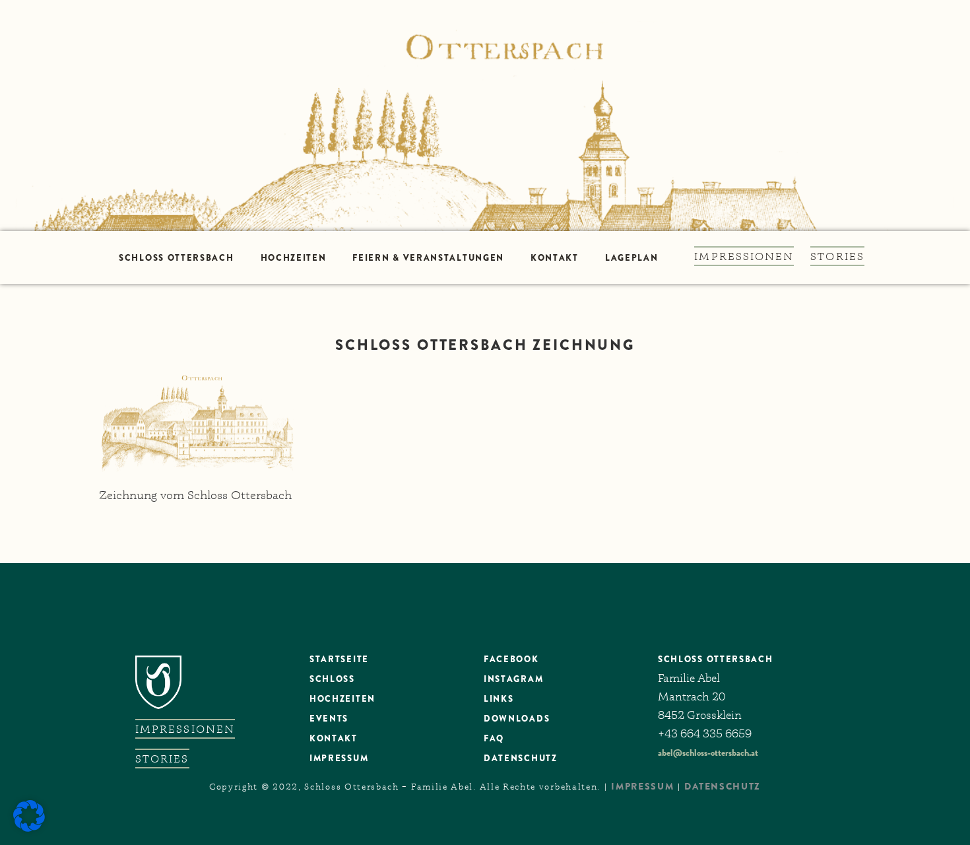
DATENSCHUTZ (521, 758)
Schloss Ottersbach (176, 258)
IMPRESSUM (642, 786)
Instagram (513, 679)
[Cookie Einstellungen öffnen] (29, 828)
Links (498, 699)
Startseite (339, 659)
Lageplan (632, 258)
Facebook (511, 659)
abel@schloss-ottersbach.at (708, 752)
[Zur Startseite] (485, 115)
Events (328, 718)
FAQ (494, 738)
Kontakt (555, 258)
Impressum (338, 758)
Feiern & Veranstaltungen (428, 258)
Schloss (332, 679)
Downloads (517, 718)
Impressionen (744, 256)
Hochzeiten (294, 258)
